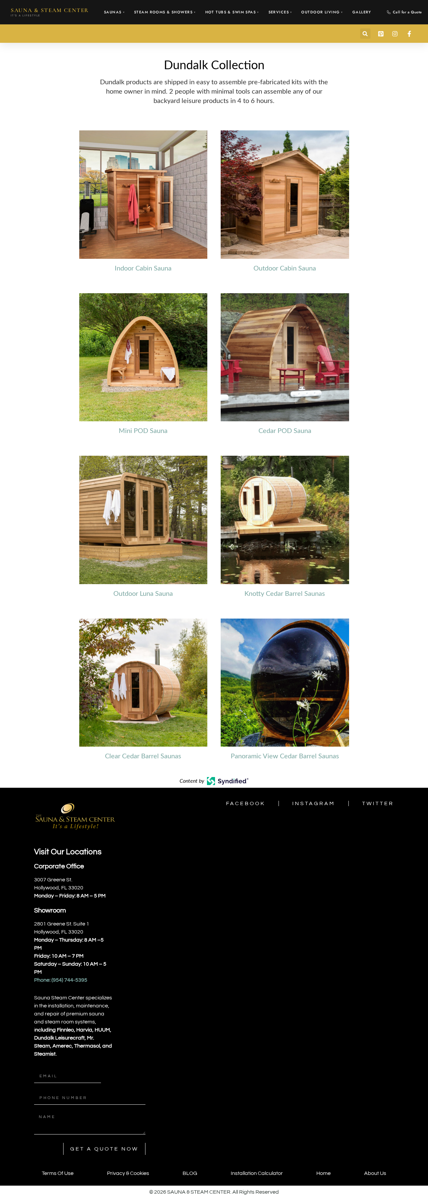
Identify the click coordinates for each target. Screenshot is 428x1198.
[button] (365, 33)
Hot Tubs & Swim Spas (232, 12)
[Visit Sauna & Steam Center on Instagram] (396, 34)
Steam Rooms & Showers (165, 12)
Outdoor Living (322, 12)
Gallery (361, 12)
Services (280, 12)
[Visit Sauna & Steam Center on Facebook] (410, 34)
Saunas (114, 12)
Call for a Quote (407, 12)
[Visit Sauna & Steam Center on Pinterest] (382, 34)
